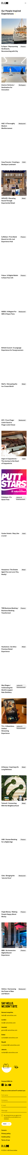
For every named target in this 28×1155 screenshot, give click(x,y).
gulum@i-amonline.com (9, 1030)
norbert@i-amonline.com (9, 1052)
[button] (25, 3)
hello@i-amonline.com (8, 1015)
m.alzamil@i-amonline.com (10, 1045)
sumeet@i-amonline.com (9, 1037)
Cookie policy (5, 1137)
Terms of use (5, 1140)
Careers (4, 1130)
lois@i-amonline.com (8, 1023)
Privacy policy (6, 1133)
